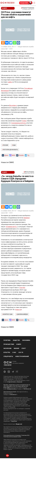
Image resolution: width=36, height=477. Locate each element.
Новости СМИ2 (7, 162)
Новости (18, 309)
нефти (10, 82)
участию (22, 287)
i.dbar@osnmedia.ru (12, 389)
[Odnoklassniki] (3, 43)
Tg (28, 155)
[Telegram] (10, 43)
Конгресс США (7, 314)
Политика (6, 340)
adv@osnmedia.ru (8, 393)
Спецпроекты (8, 356)
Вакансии (19, 382)
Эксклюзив (7, 348)
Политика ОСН (25, 435)
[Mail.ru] (18, 43)
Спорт (23, 348)
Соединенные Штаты (18, 123)
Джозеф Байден (22, 314)
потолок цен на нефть (10, 149)
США (14, 145)
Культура (6, 352)
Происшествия (8, 344)
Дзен (6, 155)
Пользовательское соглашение (12, 435)
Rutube (21, 155)
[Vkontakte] (7, 43)
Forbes (24, 121)
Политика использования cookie (12, 436)
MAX (13, 155)
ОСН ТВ (21, 352)
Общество (16, 340)
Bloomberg (13, 105)
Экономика (26, 340)
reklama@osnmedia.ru (22, 391)
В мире (18, 344)
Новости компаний (22, 356)
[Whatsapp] (14, 43)
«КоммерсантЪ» (11, 227)
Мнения (16, 348)
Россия (5, 145)
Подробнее (14, 421)
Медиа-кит (19, 424)
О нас (14, 352)
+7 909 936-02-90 (26, 389)
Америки (27, 218)
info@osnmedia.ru (11, 382)
